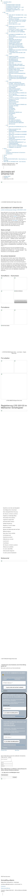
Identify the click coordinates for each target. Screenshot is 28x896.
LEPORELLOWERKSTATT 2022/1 (16, 90)
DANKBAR (11, 107)
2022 (7, 81)
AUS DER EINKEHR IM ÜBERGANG (16, 122)
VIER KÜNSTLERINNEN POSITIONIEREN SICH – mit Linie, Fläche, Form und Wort (17, 20)
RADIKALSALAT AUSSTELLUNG (15, 43)
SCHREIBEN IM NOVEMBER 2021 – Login (15, 9)
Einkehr (15, 216)
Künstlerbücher (9, 153)
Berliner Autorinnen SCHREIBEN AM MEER (18, 146)
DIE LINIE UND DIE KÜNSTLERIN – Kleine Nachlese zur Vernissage (17, 18)
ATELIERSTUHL (12, 109)
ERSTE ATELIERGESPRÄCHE (15, 61)
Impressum (3, 886)
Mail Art (7, 151)
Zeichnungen (9, 150)
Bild (5, 177)
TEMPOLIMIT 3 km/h (13, 51)
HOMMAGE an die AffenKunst (15, 147)
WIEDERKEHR (12, 118)
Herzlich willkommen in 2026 (15, 24)
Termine (5, 3)
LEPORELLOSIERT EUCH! (14, 69)
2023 (7, 55)
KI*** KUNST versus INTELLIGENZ (16, 30)
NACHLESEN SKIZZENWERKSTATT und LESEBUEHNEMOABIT (17, 142)
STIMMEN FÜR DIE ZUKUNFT (15, 41)
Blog (4, 12)
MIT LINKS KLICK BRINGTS (14, 120)
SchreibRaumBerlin (8, 2)
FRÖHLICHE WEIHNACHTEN (15, 82)
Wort (7, 177)
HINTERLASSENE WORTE (14, 42)
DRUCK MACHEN (12, 103)
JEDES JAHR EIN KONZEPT (15, 89)
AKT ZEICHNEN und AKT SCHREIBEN (17, 31)
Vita (4, 156)
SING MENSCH (12, 113)
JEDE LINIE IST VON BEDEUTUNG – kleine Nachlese (15, 161)
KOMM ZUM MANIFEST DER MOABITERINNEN (15, 129)
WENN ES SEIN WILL (13, 91)
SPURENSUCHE (12, 100)
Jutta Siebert (15, 220)
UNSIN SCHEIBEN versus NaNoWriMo (17, 57)
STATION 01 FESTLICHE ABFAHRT (16, 70)
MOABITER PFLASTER (13, 72)
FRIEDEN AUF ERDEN (13, 56)
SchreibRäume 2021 (10, 11)
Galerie (5, 148)
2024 (7, 33)
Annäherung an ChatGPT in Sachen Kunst (17, 29)
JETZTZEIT (11, 116)
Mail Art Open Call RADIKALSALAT (16, 46)
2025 (7, 25)
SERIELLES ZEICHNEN (14, 102)
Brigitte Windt (7, 176)
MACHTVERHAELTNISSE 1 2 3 (15, 144)
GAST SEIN (11, 63)
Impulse (5, 155)
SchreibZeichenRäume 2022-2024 (13, 5)
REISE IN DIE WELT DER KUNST (16, 64)
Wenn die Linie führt (13, 22)
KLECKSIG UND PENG (13, 105)
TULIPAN (11, 114)
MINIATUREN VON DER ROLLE (15, 39)
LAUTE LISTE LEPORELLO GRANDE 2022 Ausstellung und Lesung (18, 98)
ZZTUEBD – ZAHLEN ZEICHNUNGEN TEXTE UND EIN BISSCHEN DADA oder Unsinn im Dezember (17, 85)
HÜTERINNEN (12, 108)
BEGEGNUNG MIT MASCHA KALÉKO (16, 68)
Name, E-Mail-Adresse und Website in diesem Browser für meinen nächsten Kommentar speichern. (14, 769)
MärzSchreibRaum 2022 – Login (13, 8)
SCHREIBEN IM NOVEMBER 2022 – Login (15, 7)
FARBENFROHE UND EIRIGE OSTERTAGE (18, 50)
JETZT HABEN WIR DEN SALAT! (15, 44)
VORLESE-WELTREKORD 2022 (15, 112)
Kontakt (5, 157)
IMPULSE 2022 (12, 124)
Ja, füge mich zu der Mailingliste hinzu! (11, 772)
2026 (7, 13)
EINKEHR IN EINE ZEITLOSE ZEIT (16, 76)
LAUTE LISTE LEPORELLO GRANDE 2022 (18, 104)
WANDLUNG (11, 111)
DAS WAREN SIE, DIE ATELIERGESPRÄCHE (13, 59)
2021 (7, 125)
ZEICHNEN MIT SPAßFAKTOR (15, 121)
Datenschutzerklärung (10, 679)
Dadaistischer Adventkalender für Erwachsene (15, 152)
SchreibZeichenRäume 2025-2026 (13, 4)
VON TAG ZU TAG (12, 117)
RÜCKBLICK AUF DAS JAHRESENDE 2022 (18, 77)
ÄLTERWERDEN (12, 87)
